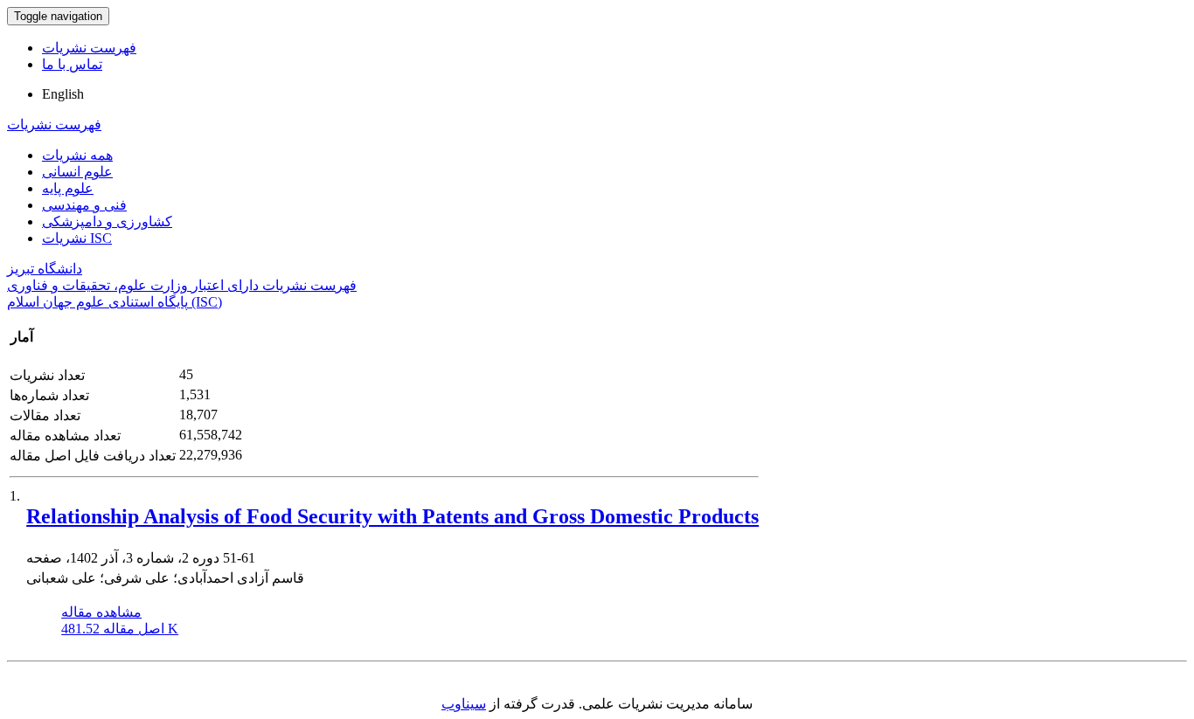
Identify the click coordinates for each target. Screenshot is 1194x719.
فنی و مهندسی (84, 204)
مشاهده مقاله (101, 612)
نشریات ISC (77, 238)
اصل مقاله (119, 628)
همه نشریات (77, 155)
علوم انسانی (77, 171)
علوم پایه (68, 188)
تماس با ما (72, 64)
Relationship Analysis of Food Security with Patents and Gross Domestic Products (392, 516)
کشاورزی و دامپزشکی (107, 221)
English (63, 93)
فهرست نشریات (89, 47)
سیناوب (463, 703)
